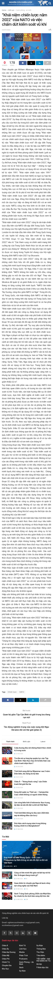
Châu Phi (6, 959)
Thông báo (41, 949)
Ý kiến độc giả (42, 967)
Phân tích (23, 955)
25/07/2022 (6, 30)
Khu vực (5, 969)
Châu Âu (5, 949)
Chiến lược (12, 692)
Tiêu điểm (40, 955)
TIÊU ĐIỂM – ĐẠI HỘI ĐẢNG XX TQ (43, 960)
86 (26, 878)
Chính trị (6, 962)
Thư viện (40, 952)
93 (16, 866)
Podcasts (23, 959)
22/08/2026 (8, 866)
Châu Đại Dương (8, 952)
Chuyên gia (6, 965)
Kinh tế (22, 945)
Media (22, 952)
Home (4, 10)
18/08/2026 (19, 889)
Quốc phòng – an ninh (26, 963)
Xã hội (39, 964)
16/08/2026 (19, 899)
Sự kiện (22, 971)
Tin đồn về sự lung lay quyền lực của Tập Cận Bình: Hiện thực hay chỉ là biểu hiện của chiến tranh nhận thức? (32, 760)
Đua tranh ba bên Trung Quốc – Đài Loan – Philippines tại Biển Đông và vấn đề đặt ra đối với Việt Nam (25, 860)
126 (26, 889)
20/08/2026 (19, 878)
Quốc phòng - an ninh (23, 10)
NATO (22, 692)
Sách (21, 967)
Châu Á (5, 945)
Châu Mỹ (5, 955)
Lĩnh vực (11, 10)
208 (26, 899)
